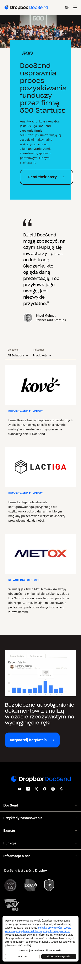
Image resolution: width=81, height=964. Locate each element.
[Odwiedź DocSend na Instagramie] (53, 790)
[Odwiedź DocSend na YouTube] (19, 790)
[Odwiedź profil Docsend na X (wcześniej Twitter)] (36, 790)
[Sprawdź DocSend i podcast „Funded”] (61, 790)
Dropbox (41, 870)
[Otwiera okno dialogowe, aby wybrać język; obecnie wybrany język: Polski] (67, 7)
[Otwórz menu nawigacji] (75, 7)
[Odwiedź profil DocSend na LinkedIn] (28, 790)
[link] (46, 177)
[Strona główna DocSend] (40, 779)
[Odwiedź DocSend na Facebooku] (44, 790)
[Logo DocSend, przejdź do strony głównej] (26, 7)
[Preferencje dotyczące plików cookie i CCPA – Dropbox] (40, 939)
